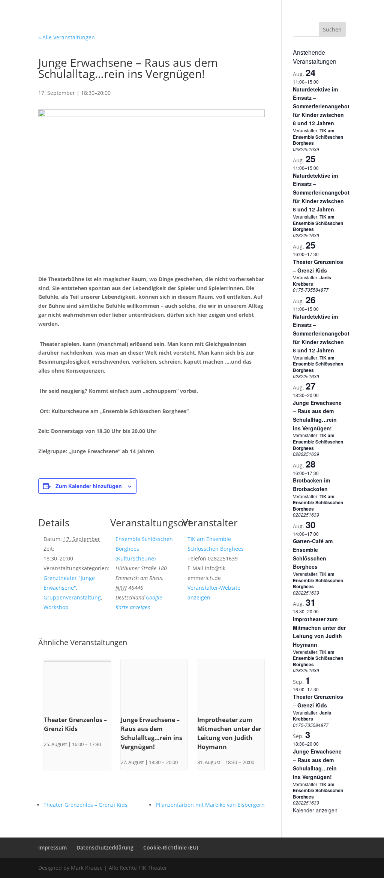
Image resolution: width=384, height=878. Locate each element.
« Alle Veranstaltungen (66, 37)
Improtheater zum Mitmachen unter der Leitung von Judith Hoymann (319, 631)
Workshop (56, 607)
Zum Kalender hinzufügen (89, 486)
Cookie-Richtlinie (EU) (322, 6)
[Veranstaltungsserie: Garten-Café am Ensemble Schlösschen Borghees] (322, 533)
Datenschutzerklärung (267, 6)
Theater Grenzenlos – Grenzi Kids (86, 804)
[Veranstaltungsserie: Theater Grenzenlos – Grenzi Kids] (103, 744)
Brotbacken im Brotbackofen (311, 484)
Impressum (224, 6)
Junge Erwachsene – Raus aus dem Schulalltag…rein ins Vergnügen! (317, 415)
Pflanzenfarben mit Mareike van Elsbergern (210, 804)
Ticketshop (192, 16)
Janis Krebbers (312, 280)
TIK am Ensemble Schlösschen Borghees (318, 136)
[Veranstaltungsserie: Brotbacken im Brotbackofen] (322, 473)
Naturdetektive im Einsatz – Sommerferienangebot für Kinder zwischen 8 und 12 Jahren (321, 106)
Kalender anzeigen (315, 810)
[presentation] (77, 684)
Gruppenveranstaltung (72, 597)
